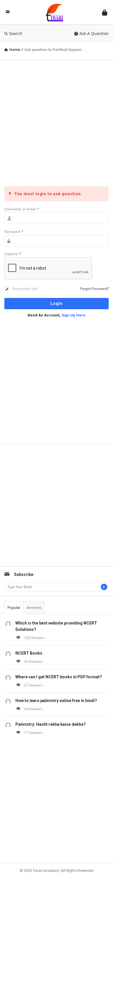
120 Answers (34, 637)
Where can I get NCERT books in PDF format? (58, 677)
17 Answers (33, 732)
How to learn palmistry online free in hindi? (56, 700)
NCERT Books (28, 653)
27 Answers (33, 685)
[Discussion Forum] (56, 12)
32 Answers (33, 661)
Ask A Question (94, 33)
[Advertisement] (56, 121)
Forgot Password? (94, 288)
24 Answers (33, 708)
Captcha (12, 253)
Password (13, 231)
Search (15, 33)
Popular (14, 607)
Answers (33, 607)
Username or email (21, 209)
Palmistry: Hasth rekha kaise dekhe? (50, 724)
